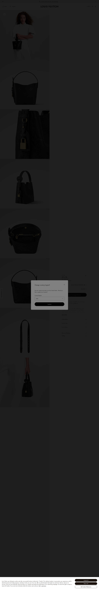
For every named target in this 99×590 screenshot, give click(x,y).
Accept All (86, 580)
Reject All (86, 583)
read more (43, 586)
